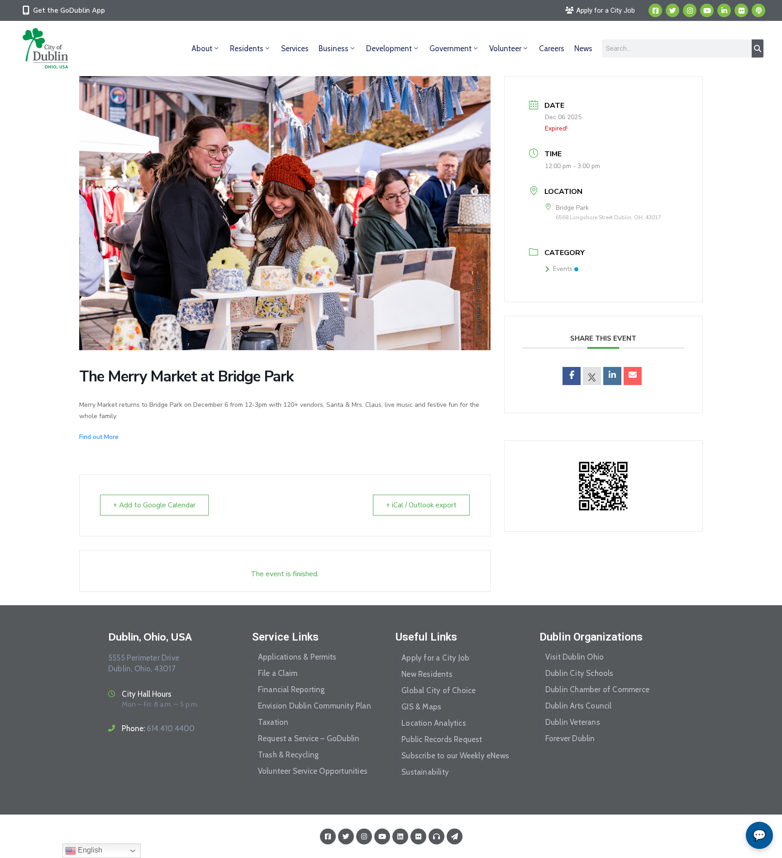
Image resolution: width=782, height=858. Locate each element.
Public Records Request (441, 739)
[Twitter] (672, 10)
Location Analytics (433, 723)
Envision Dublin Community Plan (314, 705)
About (201, 48)
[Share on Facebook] (572, 376)
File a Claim (277, 673)
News (583, 48)
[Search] (757, 48)
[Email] (633, 376)
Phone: (158, 728)
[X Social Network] (592, 376)
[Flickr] (741, 10)
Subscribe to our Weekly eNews (455, 755)
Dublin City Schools (579, 673)
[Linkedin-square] (400, 836)
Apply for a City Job (435, 657)
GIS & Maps (421, 706)
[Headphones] (436, 836)
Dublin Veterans (572, 722)
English (89, 850)
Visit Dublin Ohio (574, 656)
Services (295, 48)
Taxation (273, 722)
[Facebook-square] (655, 10)
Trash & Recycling (288, 754)
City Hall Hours (147, 694)
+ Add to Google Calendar (154, 505)
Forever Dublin (570, 738)
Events (562, 269)
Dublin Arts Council (578, 705)
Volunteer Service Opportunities (312, 771)
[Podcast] (758, 10)
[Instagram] (689, 10)
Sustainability (425, 771)
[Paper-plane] (455, 836)
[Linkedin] (724, 10)
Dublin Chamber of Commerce (597, 689)
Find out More (99, 437)
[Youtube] (707, 10)
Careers (551, 48)
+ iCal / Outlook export (421, 505)
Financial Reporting (291, 689)
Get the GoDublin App (69, 10)
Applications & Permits (297, 656)
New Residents (427, 674)
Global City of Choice (438, 690)
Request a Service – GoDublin (309, 738)
